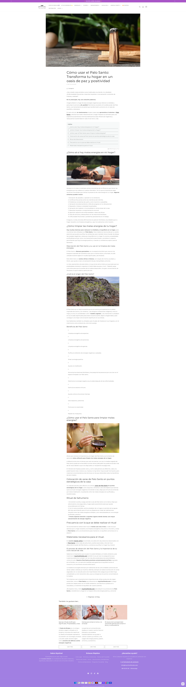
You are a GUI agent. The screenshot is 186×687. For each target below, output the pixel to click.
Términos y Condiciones (89, 657)
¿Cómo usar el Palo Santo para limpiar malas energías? (88, 133)
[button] (77, 5)
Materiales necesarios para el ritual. (81, 145)
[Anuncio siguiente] (175, 1)
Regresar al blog (94, 597)
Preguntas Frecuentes (98, 662)
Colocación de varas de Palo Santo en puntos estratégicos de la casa (92, 136)
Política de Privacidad (103, 657)
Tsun (118, 148)
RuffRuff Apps (112, 148)
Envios (89, 659)
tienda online (78, 541)
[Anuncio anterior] (11, 1)
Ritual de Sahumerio (77, 139)
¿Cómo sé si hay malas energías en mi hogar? (84, 127)
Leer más (70, 646)
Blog (106, 662)
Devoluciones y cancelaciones (100, 659)
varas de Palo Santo (101, 485)
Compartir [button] (71, 88)
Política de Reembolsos (84, 662)
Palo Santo (71, 543)
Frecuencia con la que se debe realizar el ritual (85, 142)
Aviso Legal (79, 657)
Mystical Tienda (88, 686)
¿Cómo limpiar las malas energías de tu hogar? (85, 130)
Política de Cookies (81, 659)
